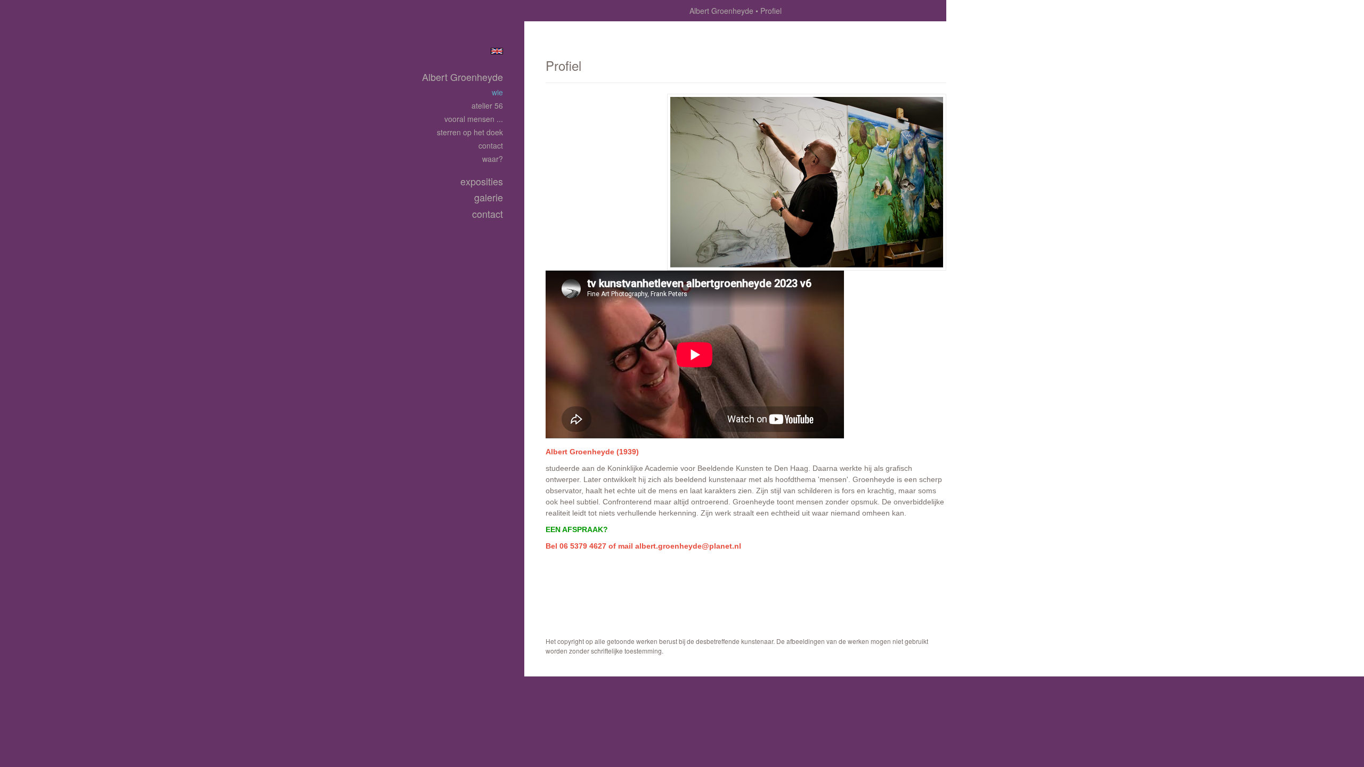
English (497, 51)
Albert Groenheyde (721, 10)
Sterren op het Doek (470, 132)
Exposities (481, 181)
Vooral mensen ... (473, 118)
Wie (497, 92)
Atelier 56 (487, 105)
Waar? (492, 158)
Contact (490, 145)
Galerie (488, 197)
